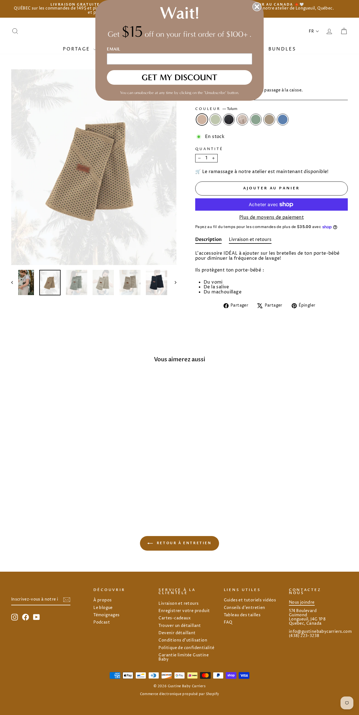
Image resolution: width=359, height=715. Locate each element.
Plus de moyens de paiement (271, 217)
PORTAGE (77, 49)
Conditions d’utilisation (182, 640)
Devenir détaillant (176, 633)
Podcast (101, 622)
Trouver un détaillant (179, 625)
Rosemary (255, 119)
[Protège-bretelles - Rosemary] (58, 488)
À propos (102, 600)
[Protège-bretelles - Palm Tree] (35, 488)
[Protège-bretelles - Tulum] (28, 488)
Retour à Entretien (183, 543)
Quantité (209, 149)
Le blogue (103, 607)
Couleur (216, 109)
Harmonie (242, 119)
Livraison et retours (178, 603)
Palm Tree (215, 119)
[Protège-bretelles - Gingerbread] (66, 488)
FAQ (228, 622)
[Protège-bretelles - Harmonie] (51, 488)
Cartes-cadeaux (174, 618)
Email (113, 49)
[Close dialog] (256, 6)
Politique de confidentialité (186, 647)
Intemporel (228, 119)
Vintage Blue (282, 119)
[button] (314, 31)
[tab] (208, 241)
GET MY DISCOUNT (179, 77)
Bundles (282, 49)
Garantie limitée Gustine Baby (183, 657)
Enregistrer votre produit (184, 610)
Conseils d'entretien (244, 607)
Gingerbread (269, 119)
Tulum (202, 119)
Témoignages (106, 615)
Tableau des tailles (242, 615)
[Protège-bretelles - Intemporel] (43, 488)
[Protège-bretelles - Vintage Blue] (73, 488)
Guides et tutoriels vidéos (250, 600)
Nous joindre (302, 602)
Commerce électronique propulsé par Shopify (179, 694)
